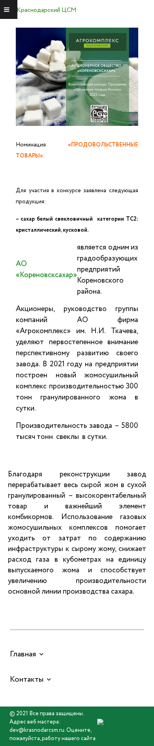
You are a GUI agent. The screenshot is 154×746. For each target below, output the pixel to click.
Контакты (26, 679)
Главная (23, 654)
